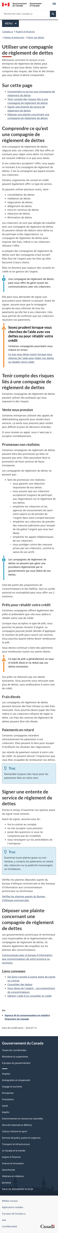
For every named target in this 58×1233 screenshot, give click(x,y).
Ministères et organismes (15, 1056)
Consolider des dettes (19, 984)
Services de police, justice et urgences (21, 1137)
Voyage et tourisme (12, 1086)
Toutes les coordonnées (14, 1050)
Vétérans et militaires (13, 1176)
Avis (4, 1220)
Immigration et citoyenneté (16, 1080)
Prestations (8, 1099)
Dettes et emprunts (14, 37)
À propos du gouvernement (16, 1063)
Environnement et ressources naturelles (22, 1118)
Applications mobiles (12, 1207)
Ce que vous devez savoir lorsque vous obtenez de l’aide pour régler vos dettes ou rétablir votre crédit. (31, 358)
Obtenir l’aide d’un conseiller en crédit (29, 995)
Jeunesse (6, 1182)
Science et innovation (13, 1163)
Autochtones (8, 1169)
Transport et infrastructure (16, 1144)
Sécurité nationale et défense (17, 1124)
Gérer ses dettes (35, 37)
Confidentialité (9, 1226)
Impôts (5, 1112)
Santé (5, 1105)
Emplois (6, 1073)
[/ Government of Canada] (22, 4)
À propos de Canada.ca (13, 1213)
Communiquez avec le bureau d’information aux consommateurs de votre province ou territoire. (27, 958)
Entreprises (8, 1092)
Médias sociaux (10, 1200)
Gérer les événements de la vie (17, 1189)
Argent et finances (25, 31)
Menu (12, 23)
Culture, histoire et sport (14, 1131)
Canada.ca (7, 31)
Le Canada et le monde (13, 1150)
